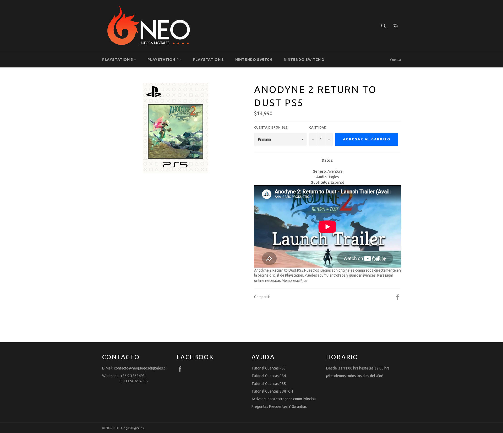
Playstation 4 (163, 59)
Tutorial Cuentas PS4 (269, 376)
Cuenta (395, 59)
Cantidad (317, 127)
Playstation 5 (208, 59)
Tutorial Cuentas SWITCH (272, 391)
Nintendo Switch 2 (304, 59)
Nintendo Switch (253, 59)
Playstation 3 (118, 59)
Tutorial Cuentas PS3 (269, 368)
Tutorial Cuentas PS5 (269, 384)
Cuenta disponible (271, 127)
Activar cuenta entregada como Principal (284, 399)
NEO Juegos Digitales (128, 428)
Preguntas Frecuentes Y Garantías (279, 406)
